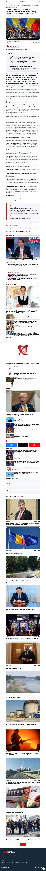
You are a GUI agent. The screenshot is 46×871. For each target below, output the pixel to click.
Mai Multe (23, 844)
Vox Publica (16, 41)
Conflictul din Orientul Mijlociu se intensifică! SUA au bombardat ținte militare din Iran (25, 436)
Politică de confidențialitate (16, 855)
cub (36, 227)
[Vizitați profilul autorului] (7, 42)
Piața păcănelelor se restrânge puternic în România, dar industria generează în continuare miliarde (22, 639)
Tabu (26, 862)
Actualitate (8, 262)
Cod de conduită (24, 855)
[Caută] (39, 2)
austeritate (20, 227)
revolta (8, 227)
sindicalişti (26, 227)
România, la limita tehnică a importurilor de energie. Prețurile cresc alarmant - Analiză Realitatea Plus (22, 811)
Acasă (8, 5)
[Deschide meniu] (6, 2)
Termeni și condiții (8, 855)
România (14, 5)
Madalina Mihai (37, 521)
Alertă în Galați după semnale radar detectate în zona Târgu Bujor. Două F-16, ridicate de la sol (26, 473)
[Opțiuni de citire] (43, 868)
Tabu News (22, 862)
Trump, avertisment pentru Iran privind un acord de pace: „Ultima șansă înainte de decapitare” (26, 425)
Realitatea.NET (3, 862)
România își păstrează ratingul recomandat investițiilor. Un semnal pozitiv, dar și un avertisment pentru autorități (22, 207)
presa (32, 227)
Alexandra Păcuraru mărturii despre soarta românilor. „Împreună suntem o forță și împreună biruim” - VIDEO (26, 317)
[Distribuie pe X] (39, 42)
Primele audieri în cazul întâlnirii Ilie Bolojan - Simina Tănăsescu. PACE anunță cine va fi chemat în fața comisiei (23, 265)
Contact (2, 855)
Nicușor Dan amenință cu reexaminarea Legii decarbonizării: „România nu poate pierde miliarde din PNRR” (23, 217)
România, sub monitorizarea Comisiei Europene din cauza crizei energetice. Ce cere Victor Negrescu (23, 211)
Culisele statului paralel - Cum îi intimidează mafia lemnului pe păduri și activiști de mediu (25, 379)
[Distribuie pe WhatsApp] (36, 42)
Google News (26, 231)
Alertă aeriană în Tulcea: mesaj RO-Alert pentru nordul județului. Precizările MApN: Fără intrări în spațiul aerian (22, 275)
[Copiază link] (31, 42)
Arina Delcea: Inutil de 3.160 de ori (21, 384)
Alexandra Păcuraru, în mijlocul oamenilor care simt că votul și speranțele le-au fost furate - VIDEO (26, 322)
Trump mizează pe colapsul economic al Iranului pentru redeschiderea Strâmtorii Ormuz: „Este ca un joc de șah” (19, 415)
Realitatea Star (17, 862)
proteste (14, 227)
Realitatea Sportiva (10, 862)
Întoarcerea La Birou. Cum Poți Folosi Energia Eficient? (25, 368)
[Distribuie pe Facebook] (34, 42)
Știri (11, 5)
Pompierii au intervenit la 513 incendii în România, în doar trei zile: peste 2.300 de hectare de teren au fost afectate (22, 754)
